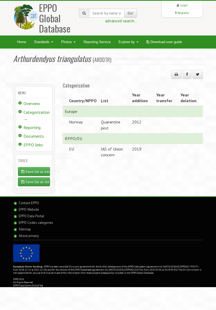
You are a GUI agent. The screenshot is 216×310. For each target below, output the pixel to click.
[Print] (176, 74)
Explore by (127, 42)
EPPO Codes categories (36, 222)
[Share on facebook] (187, 74)
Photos (67, 42)
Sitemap (25, 229)
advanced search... (121, 20)
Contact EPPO (29, 203)
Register (183, 13)
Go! (131, 13)
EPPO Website (29, 209)
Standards (42, 42)
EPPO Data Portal (31, 216)
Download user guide (165, 42)
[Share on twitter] (198, 74)
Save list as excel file (37, 171)
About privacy (29, 236)
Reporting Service (97, 42)
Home (21, 42)
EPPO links (33, 144)
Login (184, 5)
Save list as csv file (37, 181)
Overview (31, 103)
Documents (33, 136)
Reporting (32, 127)
